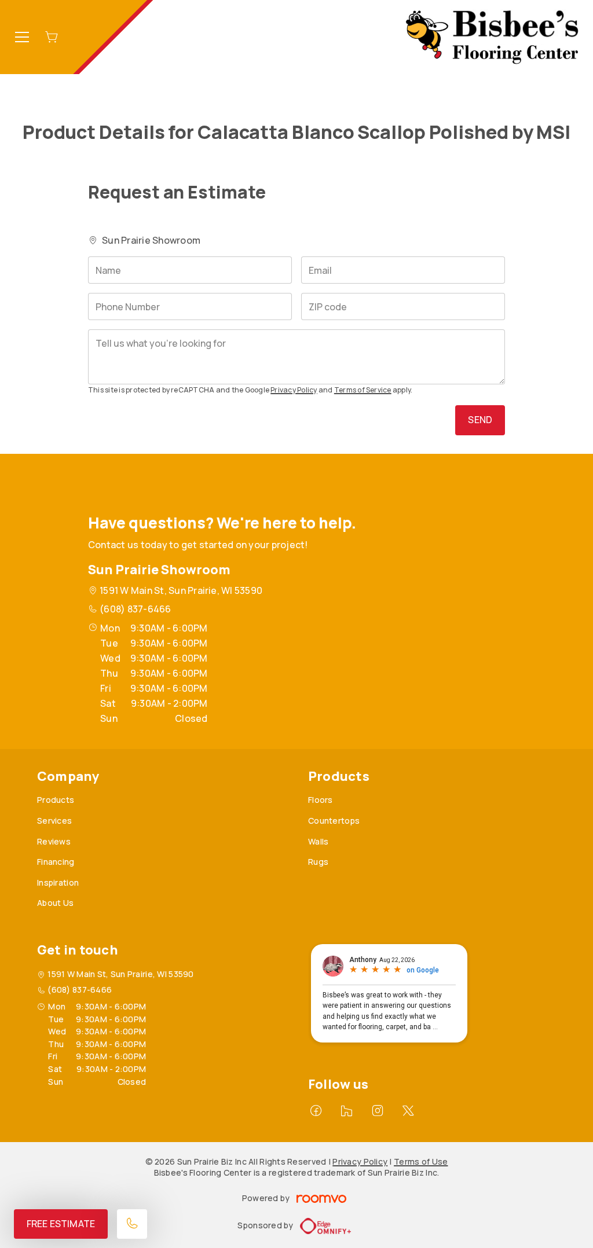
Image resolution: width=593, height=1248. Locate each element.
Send (480, 419)
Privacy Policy (293, 390)
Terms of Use (421, 1161)
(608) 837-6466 (135, 609)
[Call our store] (132, 1224)
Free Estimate (61, 1223)
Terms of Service (362, 390)
